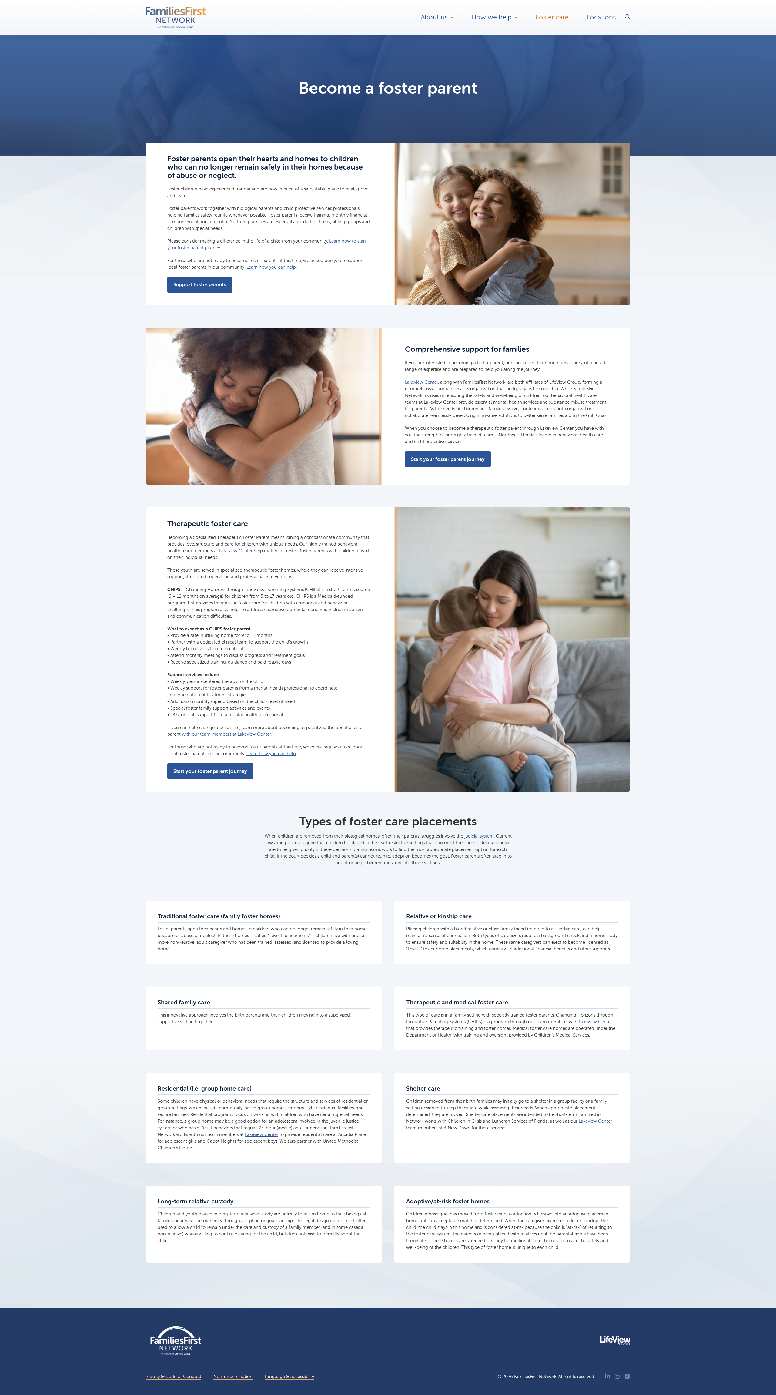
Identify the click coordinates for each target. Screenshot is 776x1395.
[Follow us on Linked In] (607, 1376)
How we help (491, 17)
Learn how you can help (271, 267)
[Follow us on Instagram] (617, 1376)
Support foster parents (199, 284)
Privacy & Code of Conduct (173, 1376)
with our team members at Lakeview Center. (227, 734)
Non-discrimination (233, 1376)
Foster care (552, 17)
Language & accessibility (289, 1376)
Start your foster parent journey (448, 459)
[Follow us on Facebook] (627, 1376)
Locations (601, 17)
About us (434, 17)
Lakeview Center (421, 382)
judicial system (479, 836)
